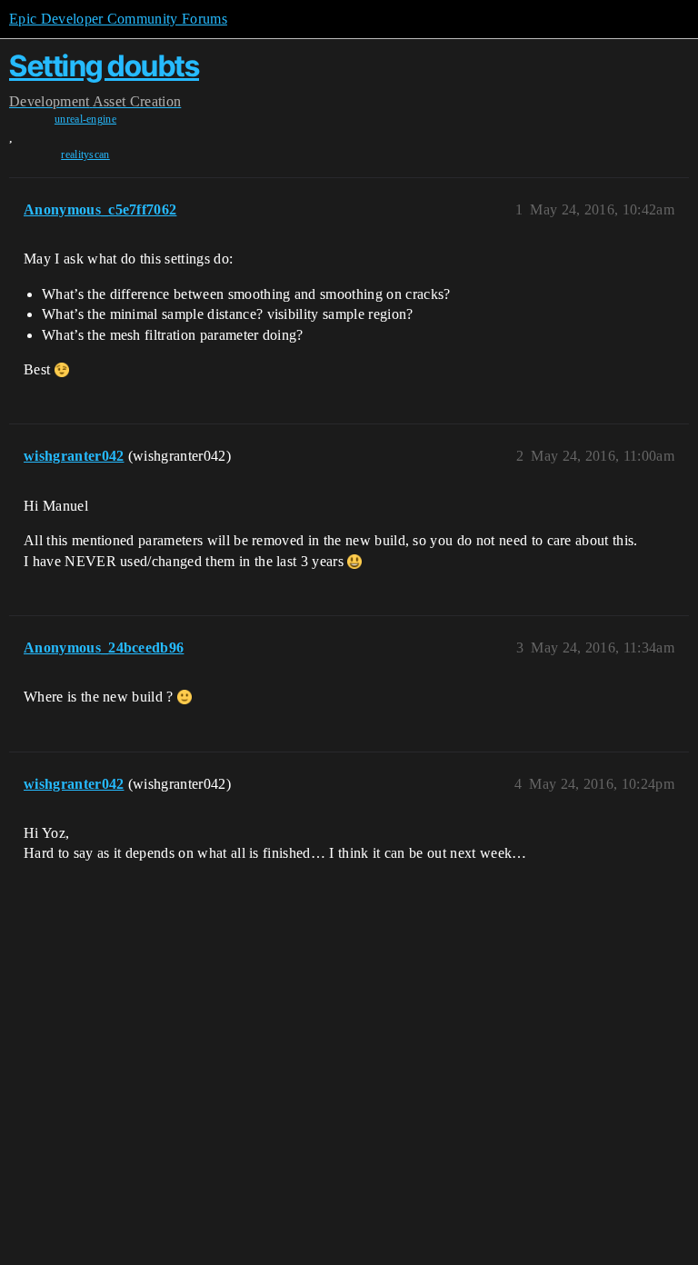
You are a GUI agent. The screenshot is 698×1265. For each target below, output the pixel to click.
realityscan (85, 154)
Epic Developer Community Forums (118, 18)
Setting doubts (104, 66)
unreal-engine (85, 119)
